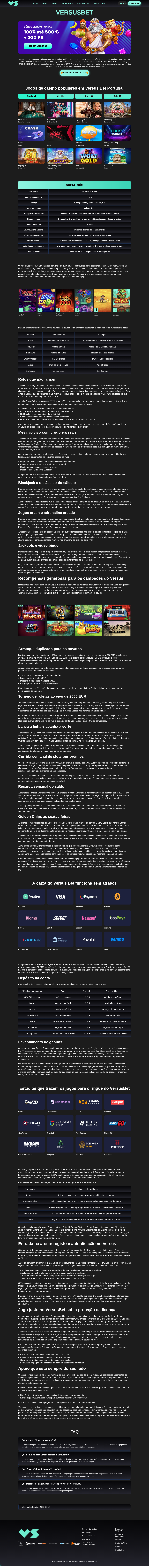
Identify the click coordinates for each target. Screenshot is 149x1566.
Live (58, 96)
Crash (87, 96)
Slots (116, 96)
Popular (30, 96)
